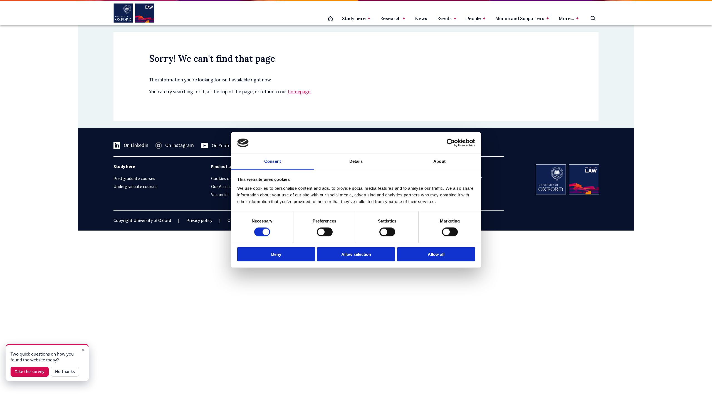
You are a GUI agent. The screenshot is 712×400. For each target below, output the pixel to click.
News (421, 18)
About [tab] (439, 161)
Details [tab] (356, 161)
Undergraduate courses (135, 187)
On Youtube (224, 145)
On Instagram (179, 145)
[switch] (325, 232)
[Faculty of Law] (133, 13)
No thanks (65, 371)
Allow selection (356, 254)
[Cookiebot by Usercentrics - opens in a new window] (450, 143)
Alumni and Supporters (519, 18)
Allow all (436, 254)
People (473, 18)
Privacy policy (199, 221)
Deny (276, 254)
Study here (354, 18)
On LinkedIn (136, 145)
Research (390, 18)
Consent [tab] (272, 161)
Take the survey (29, 371)
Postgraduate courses (134, 179)
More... (566, 18)
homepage (299, 91)
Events (444, 18)
